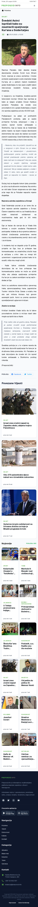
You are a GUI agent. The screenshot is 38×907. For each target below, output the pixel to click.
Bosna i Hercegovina (26, 603)
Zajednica (7, 603)
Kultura (4, 836)
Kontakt (33, 1)
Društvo (24, 677)
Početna (4, 825)
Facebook (17, 374)
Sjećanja (5, 864)
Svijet (4, 17)
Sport (5, 566)
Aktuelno (25, 751)
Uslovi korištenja (23, 903)
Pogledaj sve (31, 543)
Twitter (29, 374)
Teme (23, 566)
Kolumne (6, 714)
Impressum (12, 903)
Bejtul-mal (5, 854)
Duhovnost (25, 641)
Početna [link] (7, 10)
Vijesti (4, 829)
